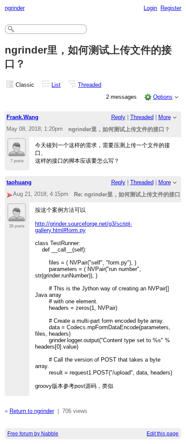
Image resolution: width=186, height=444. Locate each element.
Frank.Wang (22, 117)
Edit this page (163, 434)
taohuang (19, 182)
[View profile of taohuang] (16, 216)
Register (170, 8)
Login (150, 8)
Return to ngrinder (32, 411)
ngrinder (15, 8)
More (164, 117)
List (56, 85)
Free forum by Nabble (32, 434)
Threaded (89, 85)
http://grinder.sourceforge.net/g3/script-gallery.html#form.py (83, 226)
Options (163, 97)
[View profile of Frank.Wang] (16, 151)
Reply (118, 117)
